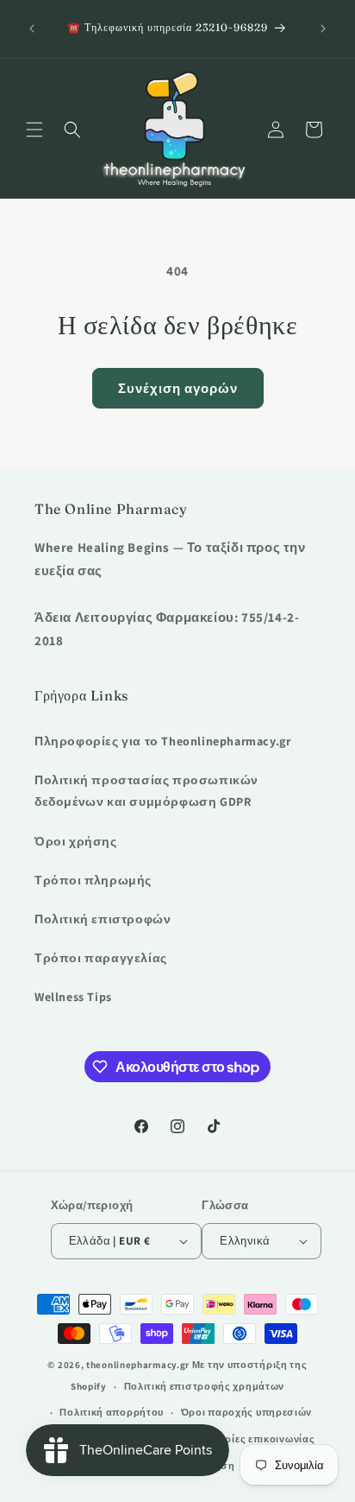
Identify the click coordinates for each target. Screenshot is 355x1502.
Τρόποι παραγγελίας (100, 958)
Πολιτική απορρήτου (111, 1412)
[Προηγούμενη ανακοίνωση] (32, 29)
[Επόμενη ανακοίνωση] (323, 29)
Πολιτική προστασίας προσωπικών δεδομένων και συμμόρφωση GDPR (146, 790)
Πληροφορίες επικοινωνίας (246, 1439)
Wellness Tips (73, 997)
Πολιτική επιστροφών (102, 919)
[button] (34, 130)
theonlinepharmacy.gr (138, 1365)
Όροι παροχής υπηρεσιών (246, 1412)
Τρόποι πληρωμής (93, 880)
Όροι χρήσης (75, 841)
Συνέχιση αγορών (178, 388)
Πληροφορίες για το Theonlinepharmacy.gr (162, 741)
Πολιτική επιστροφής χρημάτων (204, 1386)
